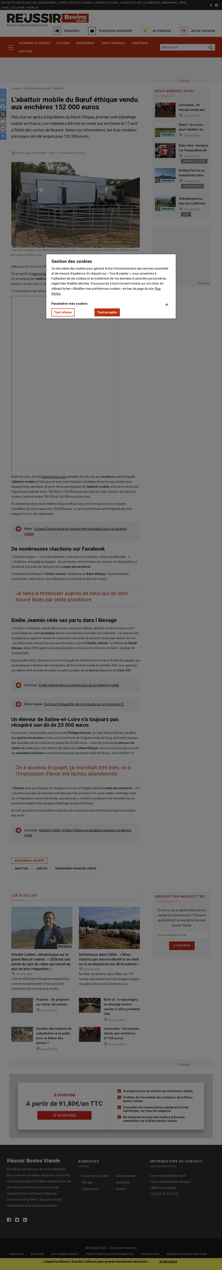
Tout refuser (63, 312)
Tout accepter (107, 312)
